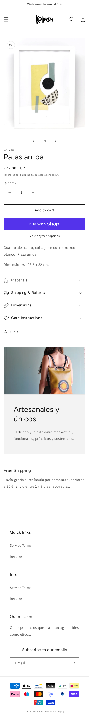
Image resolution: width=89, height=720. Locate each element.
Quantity (10, 183)
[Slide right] (55, 141)
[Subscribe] (73, 663)
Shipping (25, 174)
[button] (6, 19)
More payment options (44, 236)
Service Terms (21, 545)
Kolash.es (38, 711)
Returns (16, 556)
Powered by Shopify (54, 711)
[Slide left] (33, 141)
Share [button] (14, 331)
